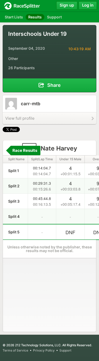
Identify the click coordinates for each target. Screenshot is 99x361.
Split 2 (14, 186)
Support (65, 350)
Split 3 (14, 201)
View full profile (20, 118)
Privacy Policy (44, 350)
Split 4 (14, 216)
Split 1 (13, 170)
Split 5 (14, 232)
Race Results (24, 150)
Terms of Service (15, 350)
